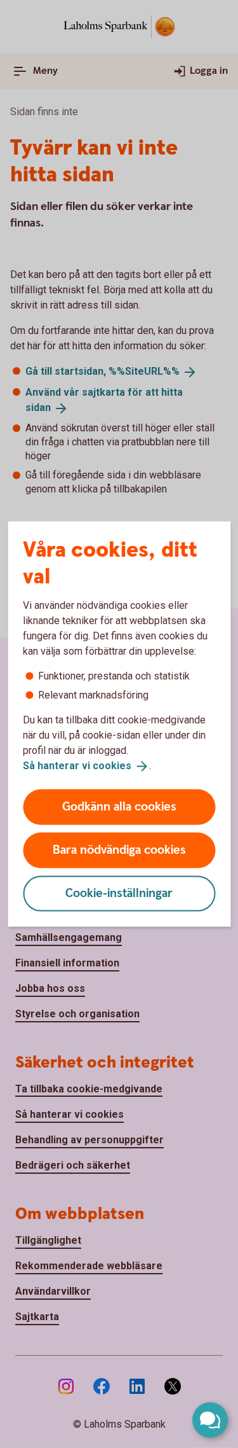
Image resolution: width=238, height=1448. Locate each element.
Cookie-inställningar (119, 893)
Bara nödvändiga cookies (119, 850)
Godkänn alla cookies (119, 806)
